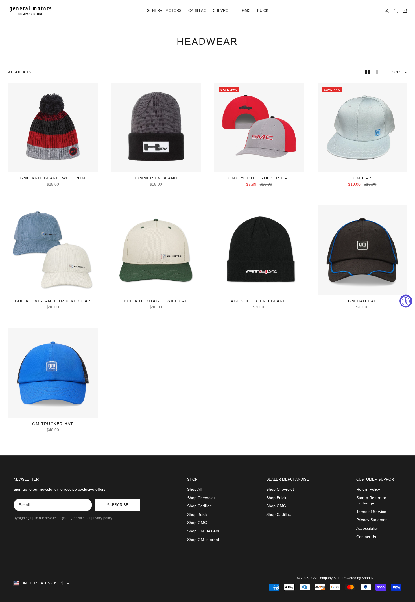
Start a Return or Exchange (371, 500)
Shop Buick (197, 514)
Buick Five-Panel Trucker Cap (52, 301)
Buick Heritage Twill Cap (156, 301)
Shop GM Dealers (203, 531)
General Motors (164, 10)
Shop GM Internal (203, 539)
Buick (262, 10)
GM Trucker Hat (52, 424)
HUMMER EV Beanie (156, 179)
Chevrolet (224, 10)
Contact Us (366, 536)
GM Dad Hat (362, 301)
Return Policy (368, 489)
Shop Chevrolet (201, 497)
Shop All (194, 489)
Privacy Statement (372, 519)
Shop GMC (197, 522)
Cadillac (197, 10)
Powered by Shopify (357, 578)
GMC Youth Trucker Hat (259, 179)
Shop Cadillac (199, 506)
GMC (246, 10)
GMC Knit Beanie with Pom (53, 179)
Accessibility (367, 528)
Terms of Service (371, 511)
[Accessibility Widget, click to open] (405, 301)
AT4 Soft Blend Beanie (259, 301)
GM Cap (362, 179)
